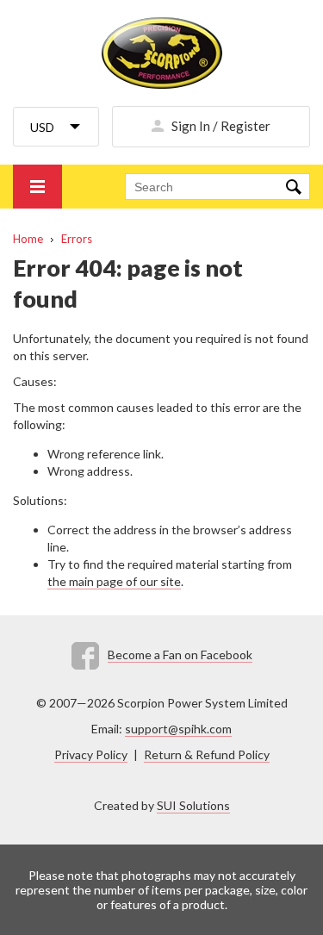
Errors (76, 239)
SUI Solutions (193, 805)
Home (28, 239)
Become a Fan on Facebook (180, 654)
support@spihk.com (178, 728)
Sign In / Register (220, 126)
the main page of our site (114, 581)
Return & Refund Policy (207, 754)
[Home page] (161, 53)
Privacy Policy (90, 754)
